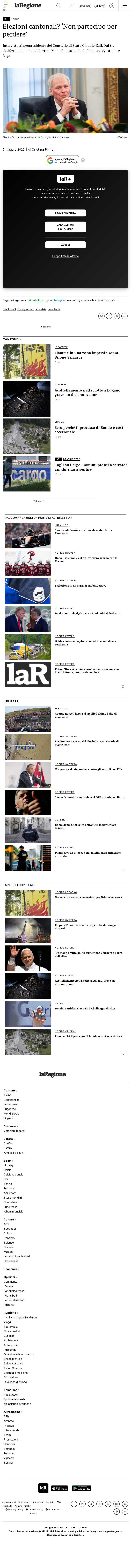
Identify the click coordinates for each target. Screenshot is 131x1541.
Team (7, 1435)
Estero (8, 1139)
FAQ (59, 1502)
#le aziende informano (17, 1404)
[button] (74, 1504)
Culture (9, 1219)
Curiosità (9, 1335)
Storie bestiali (12, 1331)
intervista (40, 309)
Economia (11, 1269)
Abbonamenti (9, 1502)
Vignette (9, 1458)
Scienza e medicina (16, 1372)
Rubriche (10, 1312)
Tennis (8, 1184)
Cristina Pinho (42, 149)
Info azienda (11, 1430)
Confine (8, 1143)
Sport (8, 1160)
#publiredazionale (14, 1399)
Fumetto (9, 1453)
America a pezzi (14, 1152)
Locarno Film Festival (17, 1256)
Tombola (9, 1449)
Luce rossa (10, 1207)
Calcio (7, 1170)
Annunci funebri (23, 1506)
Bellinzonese (11, 1099)
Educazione (11, 1377)
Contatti (50, 1502)
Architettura (11, 1340)
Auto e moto (11, 1345)
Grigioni (8, 1118)
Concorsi (9, 1444)
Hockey (8, 1165)
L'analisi (8, 1286)
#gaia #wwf (11, 1394)
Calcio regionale (13, 1174)
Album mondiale (13, 1211)
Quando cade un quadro (19, 1354)
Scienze (9, 1242)
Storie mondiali (13, 1197)
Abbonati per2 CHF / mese (65, 227)
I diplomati (10, 1349)
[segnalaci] (72, 6)
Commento (10, 1281)
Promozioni (11, 1439)
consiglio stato (25, 309)
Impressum (37, 1502)
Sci (6, 1179)
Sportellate (10, 1202)
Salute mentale (13, 1359)
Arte (6, 1224)
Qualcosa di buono (15, 1382)
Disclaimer (24, 1502)
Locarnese (10, 1104)
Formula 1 (10, 1188)
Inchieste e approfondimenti (21, 1317)
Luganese (10, 1109)
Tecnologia (11, 1326)
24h (6, 1416)
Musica (8, 1251)
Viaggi (7, 1322)
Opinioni (10, 1277)
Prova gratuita (65, 213)
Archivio (9, 1421)
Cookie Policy (35, 1509)
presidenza (54, 309)
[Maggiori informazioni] (83, 160)
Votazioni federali (14, 1131)
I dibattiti (9, 1304)
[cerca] (59, 6)
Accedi (65, 245)
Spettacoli (10, 1228)
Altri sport (10, 1193)
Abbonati (85, 5)
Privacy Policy (15, 1509)
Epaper (100, 5)
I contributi (10, 1295)
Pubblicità (7, 1506)
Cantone (10, 1090)
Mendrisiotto (11, 1113)
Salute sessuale (13, 1363)
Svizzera (10, 1126)
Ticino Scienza (13, 1368)
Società (8, 1247)
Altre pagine (12, 1412)
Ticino (7, 1095)
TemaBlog (11, 1390)
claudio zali (9, 309)
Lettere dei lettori (14, 1300)
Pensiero (9, 1238)
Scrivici (8, 1462)
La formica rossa (14, 1291)
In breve (9, 1425)
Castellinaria (11, 1261)
